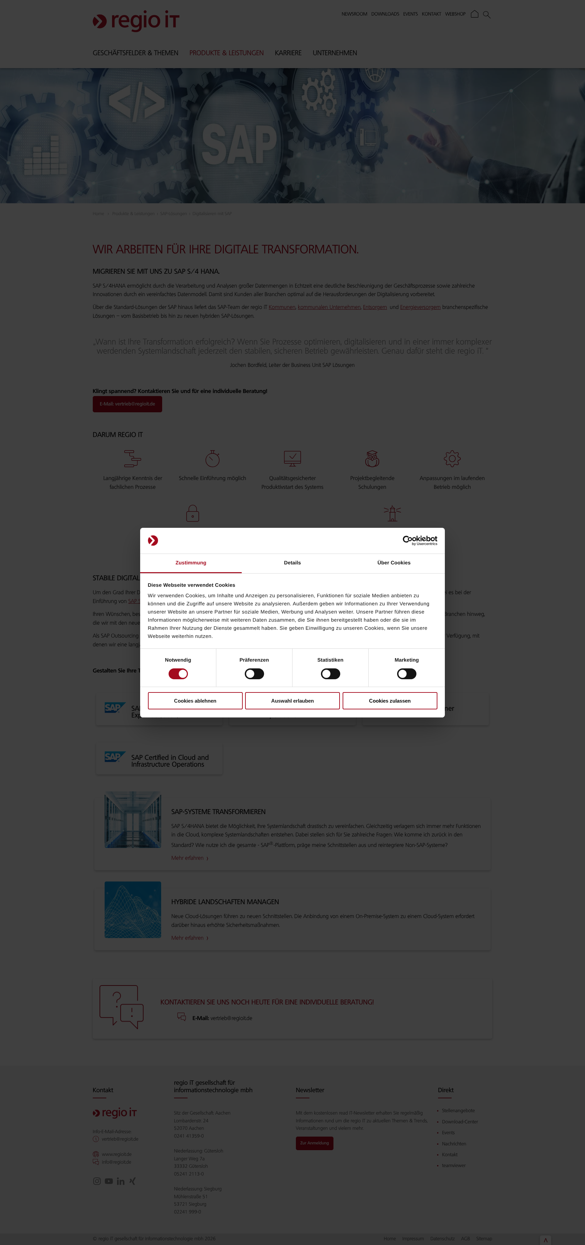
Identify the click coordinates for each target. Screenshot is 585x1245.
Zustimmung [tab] (191, 563)
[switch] (254, 673)
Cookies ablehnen (195, 701)
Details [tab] (292, 563)
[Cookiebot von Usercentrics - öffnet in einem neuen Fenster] (407, 541)
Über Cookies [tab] (394, 563)
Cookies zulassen (390, 701)
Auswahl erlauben (292, 701)
